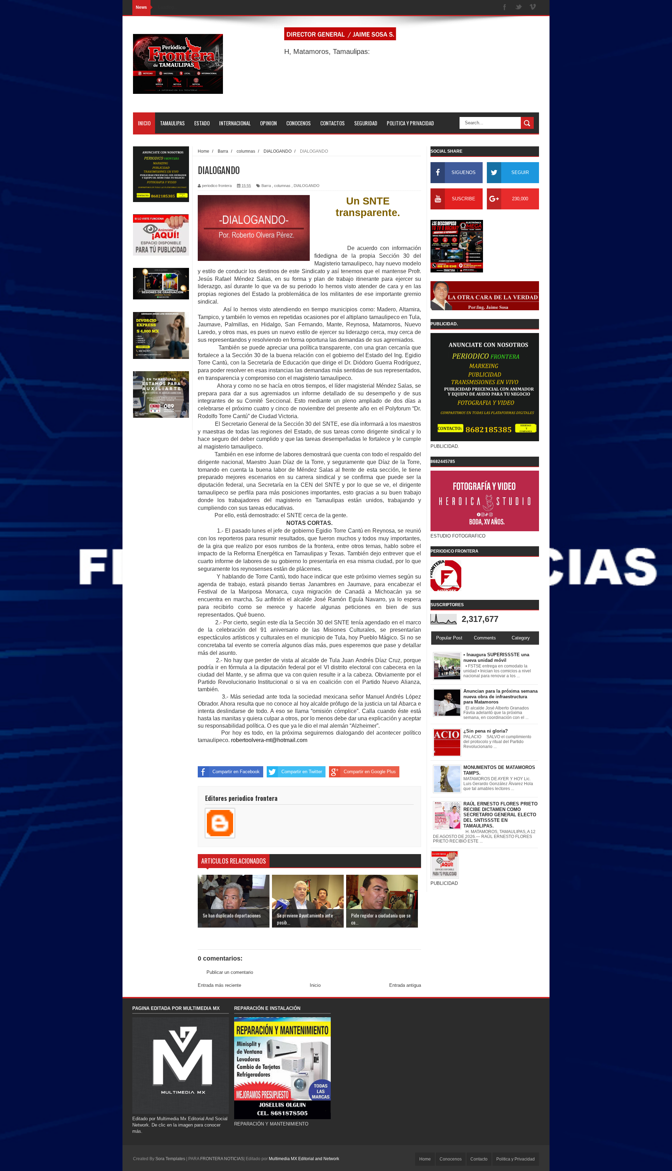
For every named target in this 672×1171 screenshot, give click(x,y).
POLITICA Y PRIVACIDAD (410, 123)
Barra (266, 185)
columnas (282, 185)
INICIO (144, 123)
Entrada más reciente (219, 985)
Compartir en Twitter (301, 771)
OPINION (268, 123)
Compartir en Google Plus (370, 771)
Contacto (479, 1159)
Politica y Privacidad (515, 1159)
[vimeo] (533, 7)
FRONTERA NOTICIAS (222, 1158)
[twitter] (519, 7)
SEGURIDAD (365, 123)
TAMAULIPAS (172, 123)
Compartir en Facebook (236, 771)
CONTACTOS (332, 123)
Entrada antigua (405, 985)
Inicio (315, 985)
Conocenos (451, 1159)
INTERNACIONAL (235, 123)
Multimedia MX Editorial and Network (304, 1158)
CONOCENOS (298, 123)
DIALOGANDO (307, 185)
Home (425, 1159)
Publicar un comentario (229, 972)
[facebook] (505, 7)
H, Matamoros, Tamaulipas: (327, 51)
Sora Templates (170, 1158)
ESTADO (202, 123)
